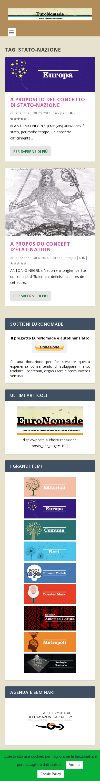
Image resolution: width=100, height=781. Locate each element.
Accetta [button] (74, 765)
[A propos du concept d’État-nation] (50, 202)
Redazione (21, 113)
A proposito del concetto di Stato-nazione (47, 102)
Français (70, 258)
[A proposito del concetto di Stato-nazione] (50, 74)
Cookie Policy (51, 774)
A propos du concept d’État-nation (40, 247)
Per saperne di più (30, 151)
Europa (59, 113)
